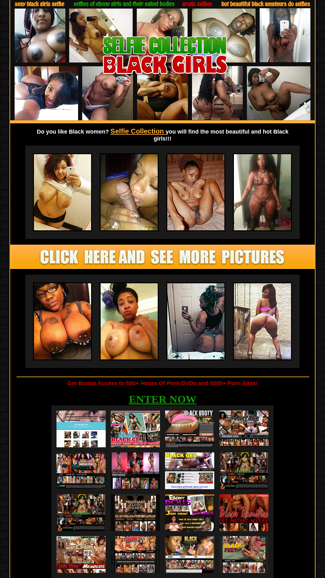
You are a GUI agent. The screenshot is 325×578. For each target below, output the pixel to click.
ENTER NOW (162, 399)
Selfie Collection (138, 131)
